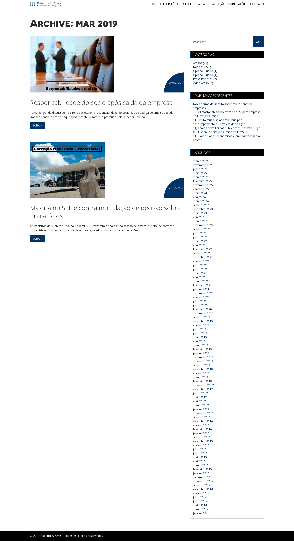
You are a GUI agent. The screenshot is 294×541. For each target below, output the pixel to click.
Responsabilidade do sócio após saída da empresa (101, 102)
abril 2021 (199, 277)
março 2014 (201, 509)
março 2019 (201, 345)
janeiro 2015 (201, 473)
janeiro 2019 (201, 353)
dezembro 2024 (203, 185)
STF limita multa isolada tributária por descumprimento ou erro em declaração (219, 122)
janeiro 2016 (201, 433)
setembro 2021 (203, 257)
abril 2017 (199, 401)
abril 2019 (199, 341)
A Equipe (188, 4)
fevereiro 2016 (202, 429)
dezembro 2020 (203, 293)
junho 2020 (200, 305)
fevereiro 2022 (202, 249)
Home (153, 4)
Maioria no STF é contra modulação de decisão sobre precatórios (105, 211)
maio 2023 (200, 213)
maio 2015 (200, 457)
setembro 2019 (203, 321)
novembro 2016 (203, 413)
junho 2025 (200, 169)
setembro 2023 (203, 209)
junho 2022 (200, 237)
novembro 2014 (203, 481)
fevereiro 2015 (202, 469)
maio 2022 (200, 241)
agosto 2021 (201, 261)
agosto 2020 (201, 297)
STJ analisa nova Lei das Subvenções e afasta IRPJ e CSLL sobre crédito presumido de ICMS (226, 130)
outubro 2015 (202, 437)
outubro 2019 (202, 317)
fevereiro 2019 (202, 349)
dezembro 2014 (203, 477)
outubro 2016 (202, 417)
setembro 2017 (203, 389)
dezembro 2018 (203, 357)
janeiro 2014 (201, 513)
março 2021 (201, 281)
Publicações (237, 4)
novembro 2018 (203, 361)
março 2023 (201, 221)
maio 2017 (200, 397)
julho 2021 (200, 265)
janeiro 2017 (201, 409)
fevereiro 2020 (202, 309)
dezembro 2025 (203, 165)
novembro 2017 (203, 385)
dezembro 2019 (203, 313)
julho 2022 (200, 233)
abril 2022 (199, 245)
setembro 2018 (203, 369)
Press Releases (203, 79)
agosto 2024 (201, 189)
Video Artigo (201, 83)
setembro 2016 (203, 421)
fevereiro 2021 (202, 285)
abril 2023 (199, 217)
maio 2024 (200, 193)
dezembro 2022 (203, 225)
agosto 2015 (201, 445)
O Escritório (169, 4)
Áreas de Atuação (211, 4)
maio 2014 (200, 505)
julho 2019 (200, 329)
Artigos (197, 63)
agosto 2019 (201, 325)
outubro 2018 (202, 365)
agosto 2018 (201, 373)
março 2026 (201, 161)
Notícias (198, 67)
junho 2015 (200, 453)
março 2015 (201, 465)
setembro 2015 (203, 441)
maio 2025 (200, 173)
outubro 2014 (202, 485)
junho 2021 (200, 269)
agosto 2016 (201, 425)
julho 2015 (200, 449)
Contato (257, 4)
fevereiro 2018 (202, 381)
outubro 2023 (202, 205)
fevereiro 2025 (202, 181)
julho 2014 (200, 497)
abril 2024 (199, 197)
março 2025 (201, 177)
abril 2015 (199, 461)
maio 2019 (200, 337)
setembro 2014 (203, 489)
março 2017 (201, 405)
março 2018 (201, 377)
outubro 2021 (202, 253)
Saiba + (37, 125)
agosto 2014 (201, 493)
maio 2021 (200, 273)
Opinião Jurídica (203, 71)
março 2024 (201, 201)
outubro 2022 (202, 229)
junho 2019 (200, 333)
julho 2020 (200, 301)
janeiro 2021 (201, 289)
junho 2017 (200, 393)
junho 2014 (200, 501)
